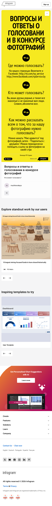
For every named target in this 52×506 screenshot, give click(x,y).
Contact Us (7, 446)
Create (5, 416)
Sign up (46, 4)
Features (6, 420)
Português (18, 450)
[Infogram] (8, 4)
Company (7, 433)
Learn (5, 429)
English (5, 450)
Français (32, 450)
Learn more (26, 380)
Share (9, 159)
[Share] (6, 193)
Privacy (13, 486)
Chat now (18, 446)
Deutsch (11, 450)
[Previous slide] (4, 278)
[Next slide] (9, 278)
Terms (5, 486)
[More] (47, 13)
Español (25, 450)
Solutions (7, 425)
